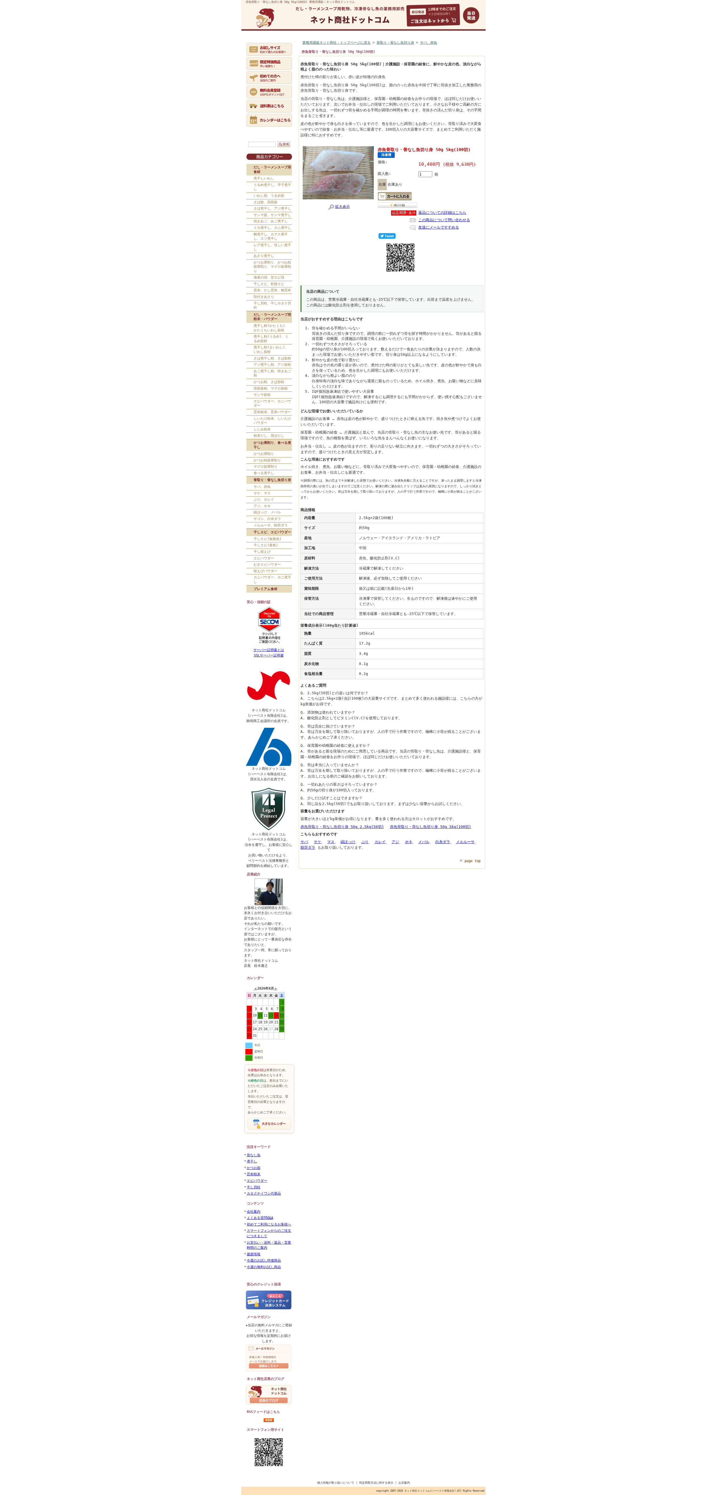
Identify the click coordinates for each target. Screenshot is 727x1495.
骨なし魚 (253, 1155)
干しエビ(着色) (266, 545)
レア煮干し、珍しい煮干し (272, 247)
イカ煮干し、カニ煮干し (272, 228)
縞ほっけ (347, 842)
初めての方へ (285, 42)
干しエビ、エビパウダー (272, 532)
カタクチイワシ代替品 (264, 1193)
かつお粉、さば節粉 (269, 382)
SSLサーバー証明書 (269, 655)
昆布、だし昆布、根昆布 (272, 290)
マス (331, 842)
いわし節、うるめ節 (269, 196)
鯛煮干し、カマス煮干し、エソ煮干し (271, 236)
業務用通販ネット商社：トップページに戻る (336, 43)
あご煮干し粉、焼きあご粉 (272, 373)
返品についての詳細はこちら (442, 212)
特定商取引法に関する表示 (376, 1482)
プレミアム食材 (265, 589)
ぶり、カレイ (264, 499)
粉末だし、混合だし (269, 436)
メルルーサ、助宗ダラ (271, 525)
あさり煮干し (264, 256)
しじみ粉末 (262, 429)
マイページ (312, 42)
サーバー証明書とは (268, 650)
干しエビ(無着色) (267, 539)
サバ (304, 842)
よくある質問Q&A (260, 1218)
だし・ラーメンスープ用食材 (272, 169)
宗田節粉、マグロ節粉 (271, 388)
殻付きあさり (264, 297)
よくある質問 (374, 42)
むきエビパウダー (267, 564)
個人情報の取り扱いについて (335, 1482)
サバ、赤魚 (262, 487)
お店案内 (404, 1482)
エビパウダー (264, 558)
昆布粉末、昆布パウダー (272, 412)
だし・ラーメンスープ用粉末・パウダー (272, 317)
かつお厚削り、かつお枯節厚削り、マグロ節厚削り (272, 266)
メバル (423, 842)
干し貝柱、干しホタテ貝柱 (272, 305)
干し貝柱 (253, 1187)
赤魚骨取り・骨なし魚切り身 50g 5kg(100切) (430, 827)
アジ (395, 842)
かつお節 (253, 1168)
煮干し (252, 1161)
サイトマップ (463, 42)
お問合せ (430, 42)
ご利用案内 (342, 42)
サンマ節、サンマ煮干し (272, 215)
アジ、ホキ (262, 506)
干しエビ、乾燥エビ (269, 284)
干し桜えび (262, 552)
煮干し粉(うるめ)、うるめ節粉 (271, 338)
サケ (317, 842)
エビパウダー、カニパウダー (272, 403)
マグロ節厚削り (265, 467)
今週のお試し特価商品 (264, 1260)
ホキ (408, 842)
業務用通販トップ (257, 42)
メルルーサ (465, 842)
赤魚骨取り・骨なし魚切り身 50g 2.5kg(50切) (342, 827)
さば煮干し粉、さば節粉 (272, 358)
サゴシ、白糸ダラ (267, 519)
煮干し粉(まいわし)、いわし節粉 (271, 349)
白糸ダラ (442, 842)
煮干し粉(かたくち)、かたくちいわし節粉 (271, 328)
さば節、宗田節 (265, 202)
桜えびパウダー (265, 571)
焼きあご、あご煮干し (271, 221)
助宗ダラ (307, 847)
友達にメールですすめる (438, 227)
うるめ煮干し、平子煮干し (272, 187)
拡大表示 (342, 206)
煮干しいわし (264, 178)
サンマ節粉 (262, 395)
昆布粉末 (253, 1174)
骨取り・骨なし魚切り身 (272, 480)
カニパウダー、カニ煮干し (272, 579)
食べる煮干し (264, 473)
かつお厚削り (264, 454)
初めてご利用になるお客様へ (269, 1224)
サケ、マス (262, 493)
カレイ (380, 842)
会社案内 (253, 1212)
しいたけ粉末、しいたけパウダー (272, 421)
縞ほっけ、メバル (267, 512)
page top (473, 861)
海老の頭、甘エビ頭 (269, 277)
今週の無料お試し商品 (264, 1267)
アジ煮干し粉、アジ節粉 (272, 365)
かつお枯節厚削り (267, 460)
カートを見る (404, 42)
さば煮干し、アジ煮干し (272, 208)
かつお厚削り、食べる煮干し (272, 445)
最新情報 (253, 1254)
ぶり (365, 842)
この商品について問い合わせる (444, 220)
